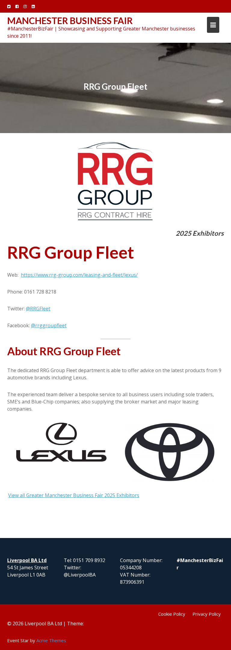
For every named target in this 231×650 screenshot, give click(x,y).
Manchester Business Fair (70, 20)
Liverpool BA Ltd (27, 560)
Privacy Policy (206, 614)
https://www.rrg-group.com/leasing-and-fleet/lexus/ (79, 275)
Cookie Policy (171, 614)
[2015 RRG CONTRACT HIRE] (115, 182)
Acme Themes (51, 640)
